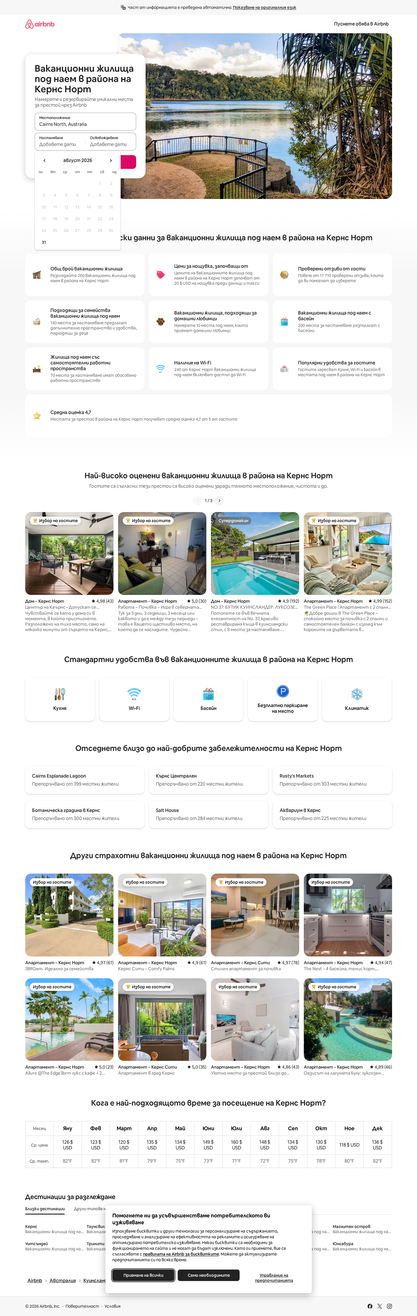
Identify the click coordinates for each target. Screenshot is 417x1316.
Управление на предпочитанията (274, 1278)
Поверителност (82, 1306)
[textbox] (60, 144)
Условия (113, 1306)
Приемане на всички (143, 1275)
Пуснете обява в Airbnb (361, 24)
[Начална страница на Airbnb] (39, 24)
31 (44, 242)
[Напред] (219, 500)
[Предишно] (198, 500)
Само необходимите (208, 1275)
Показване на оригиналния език (264, 7)
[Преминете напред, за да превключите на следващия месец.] (110, 160)
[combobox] (85, 124)
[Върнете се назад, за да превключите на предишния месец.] (44, 160)
